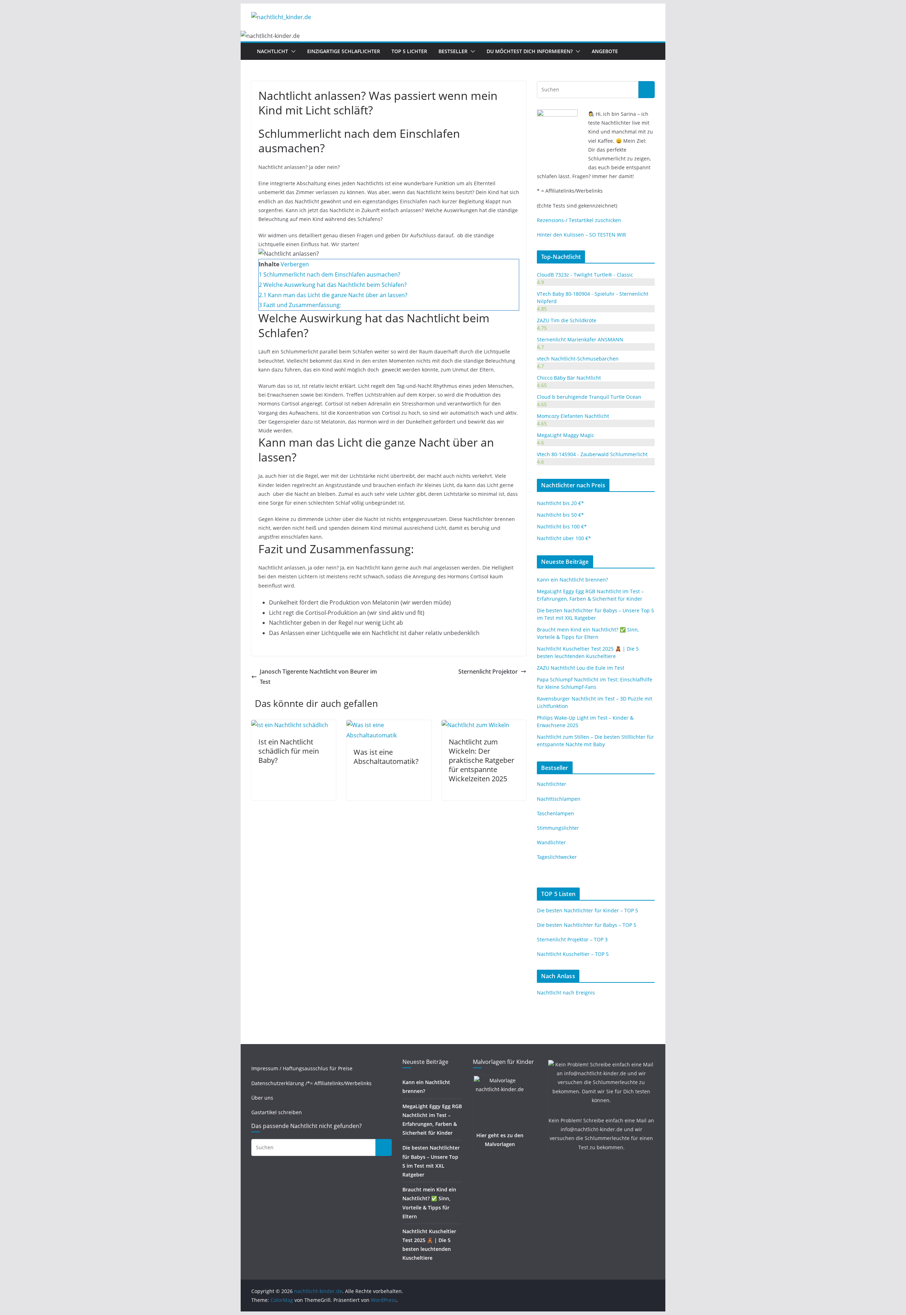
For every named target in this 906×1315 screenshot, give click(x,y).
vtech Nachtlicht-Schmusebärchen (578, 358)
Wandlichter (551, 842)
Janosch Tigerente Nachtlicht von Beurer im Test (318, 677)
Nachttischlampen (558, 798)
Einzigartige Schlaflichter (343, 51)
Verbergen (295, 264)
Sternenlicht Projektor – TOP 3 (572, 939)
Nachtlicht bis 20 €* (560, 503)
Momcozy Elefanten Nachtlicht (573, 416)
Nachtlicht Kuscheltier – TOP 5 (573, 954)
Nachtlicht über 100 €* (564, 538)
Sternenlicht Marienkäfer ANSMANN (580, 339)
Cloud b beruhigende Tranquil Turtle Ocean (589, 396)
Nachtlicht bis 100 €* (562, 526)
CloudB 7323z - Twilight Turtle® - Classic (585, 274)
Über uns (262, 1097)
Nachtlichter (551, 784)
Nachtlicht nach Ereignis (566, 992)
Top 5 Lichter (409, 51)
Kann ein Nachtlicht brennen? (572, 579)
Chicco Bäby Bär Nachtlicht (569, 377)
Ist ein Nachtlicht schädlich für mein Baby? (288, 751)
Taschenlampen (555, 813)
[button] (292, 51)
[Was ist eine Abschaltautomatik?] (388, 725)
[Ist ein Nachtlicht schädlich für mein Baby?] (289, 725)
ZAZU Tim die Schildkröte (566, 320)
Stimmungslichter (558, 827)
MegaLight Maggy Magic (565, 435)
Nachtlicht (272, 51)
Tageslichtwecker (557, 857)
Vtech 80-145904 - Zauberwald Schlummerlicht (592, 454)
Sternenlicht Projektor (488, 671)
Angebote (605, 51)
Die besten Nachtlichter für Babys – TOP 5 (586, 925)
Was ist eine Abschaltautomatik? (386, 756)
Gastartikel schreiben (276, 1112)
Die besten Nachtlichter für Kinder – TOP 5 (587, 910)
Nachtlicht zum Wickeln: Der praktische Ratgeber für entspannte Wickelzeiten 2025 (481, 760)
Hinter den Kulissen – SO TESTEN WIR (581, 234)
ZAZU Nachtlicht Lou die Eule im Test (580, 667)
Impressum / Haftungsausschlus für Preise (301, 1068)
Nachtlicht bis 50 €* (560, 514)
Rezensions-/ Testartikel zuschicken (579, 220)
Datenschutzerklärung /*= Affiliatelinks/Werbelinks (311, 1083)
